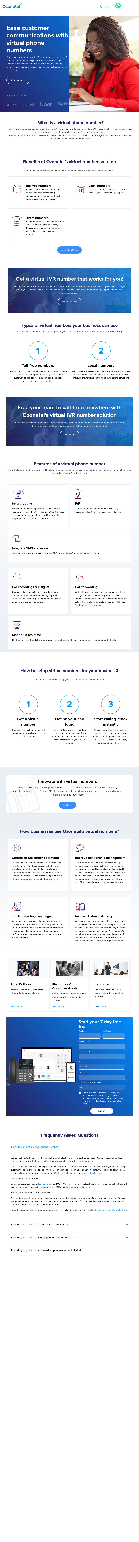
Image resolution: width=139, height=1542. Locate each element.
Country (83, 1062)
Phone (82, 1072)
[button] (69, 1147)
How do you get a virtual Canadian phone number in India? (46, 1250)
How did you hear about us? (91, 1082)
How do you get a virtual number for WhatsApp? (39, 1224)
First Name (83, 1031)
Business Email (86, 1041)
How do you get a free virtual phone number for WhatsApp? (46, 1237)
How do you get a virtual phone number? (35, 1147)
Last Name (106, 1031)
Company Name (86, 1051)
